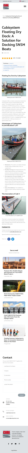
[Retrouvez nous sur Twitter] (12, 444)
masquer (11, 63)
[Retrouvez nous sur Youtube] (16, 444)
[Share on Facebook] (8, 239)
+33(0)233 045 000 (10, 413)
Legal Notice (14, 450)
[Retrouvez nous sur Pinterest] (19, 444)
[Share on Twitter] (12, 239)
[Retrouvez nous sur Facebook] (8, 444)
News (4, 16)
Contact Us (6, 227)
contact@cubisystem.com (15, 232)
